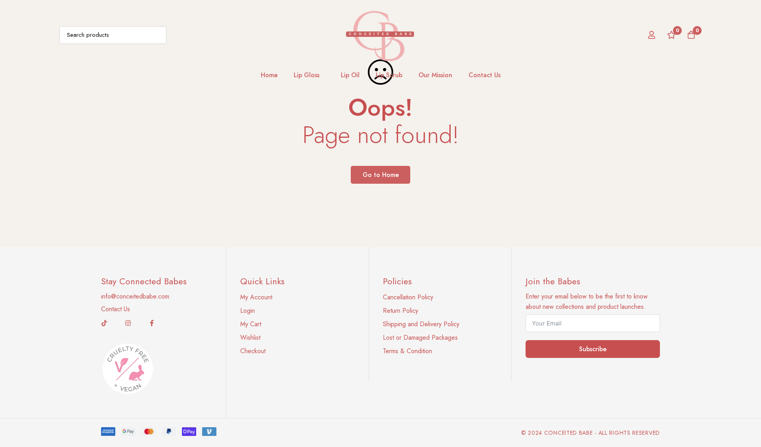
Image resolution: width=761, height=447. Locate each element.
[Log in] (652, 34)
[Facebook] (152, 323)
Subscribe (592, 349)
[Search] (157, 35)
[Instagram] (128, 323)
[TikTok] (104, 323)
